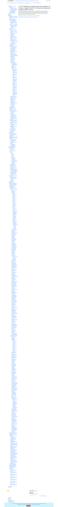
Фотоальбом (10, 502)
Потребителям (24, 0)
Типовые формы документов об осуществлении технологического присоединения (29, 15)
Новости (19, 0)
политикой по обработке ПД (36, 504)
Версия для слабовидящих (43, 495)
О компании (16, 0)
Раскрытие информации (35, 0)
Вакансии (21, 0)
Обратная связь (48, 0)
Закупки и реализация (29, 0)
